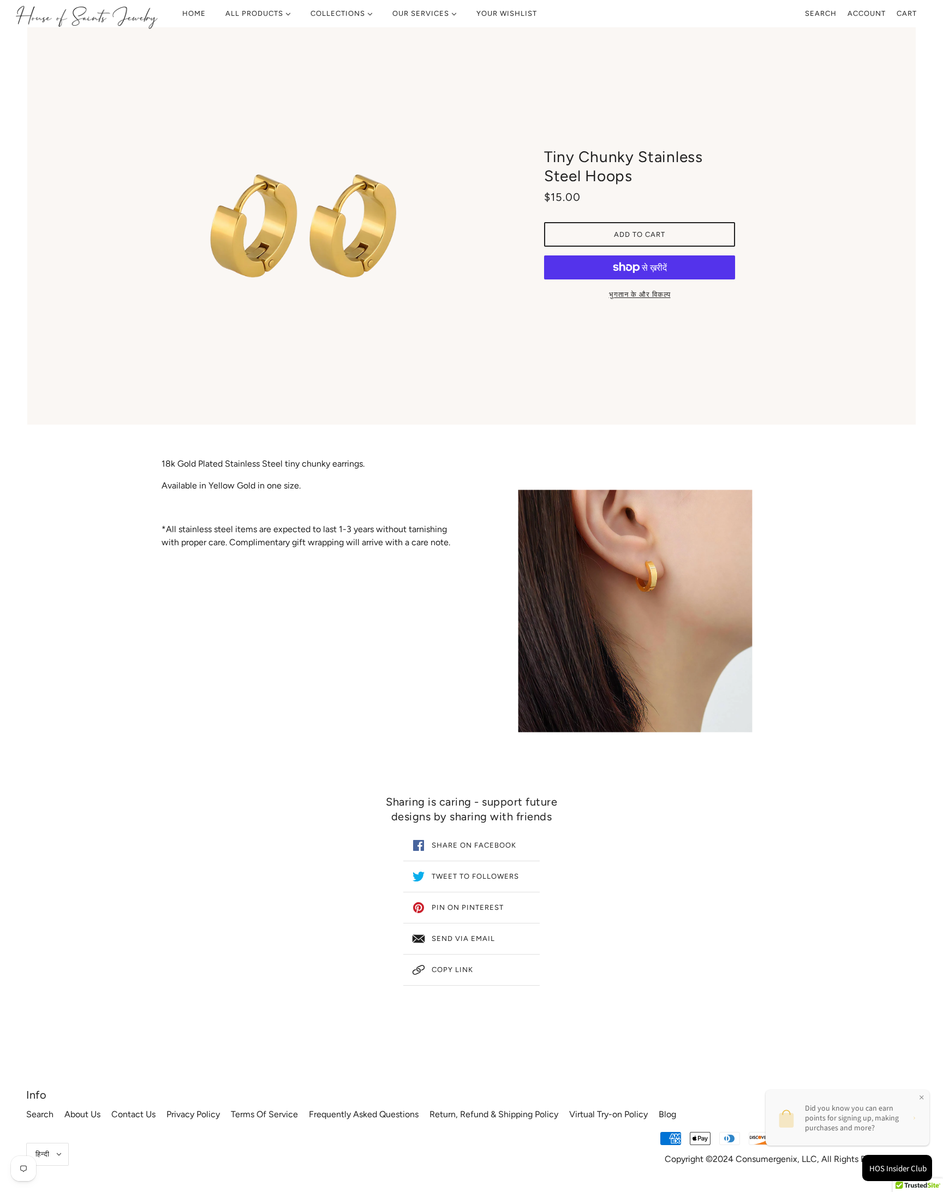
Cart (907, 13)
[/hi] (86, 16)
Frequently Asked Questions (364, 1114)
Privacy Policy (193, 1114)
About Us (82, 1114)
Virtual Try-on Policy (608, 1114)
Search (821, 13)
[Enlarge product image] (303, 226)
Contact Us (133, 1114)
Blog (667, 1114)
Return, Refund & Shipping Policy (493, 1114)
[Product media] (635, 611)
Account (866, 13)
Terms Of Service (264, 1114)
